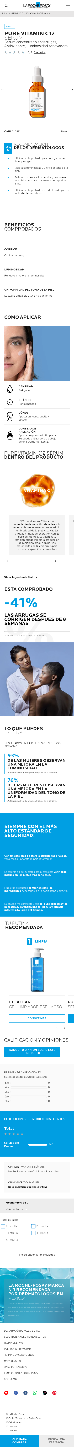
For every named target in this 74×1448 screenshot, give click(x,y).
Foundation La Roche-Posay (21, 1373)
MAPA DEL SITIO (12, 1361)
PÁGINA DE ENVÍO (13, 1343)
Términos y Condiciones (19, 1355)
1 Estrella (11, 1226)
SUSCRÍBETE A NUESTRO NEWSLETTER (25, 1337)
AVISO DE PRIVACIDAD (16, 1367)
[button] (17, 1209)
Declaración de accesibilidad (22, 1331)
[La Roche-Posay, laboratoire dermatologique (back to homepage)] (37, 5)
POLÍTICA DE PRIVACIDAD (17, 1349)
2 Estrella (42, 1226)
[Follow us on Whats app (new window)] (35, 1393)
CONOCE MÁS (37, 1018)
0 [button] (27, 1083)
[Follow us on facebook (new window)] (16, 1393)
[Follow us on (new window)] (25, 1393)
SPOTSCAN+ (10, 1379)
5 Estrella (12, 1240)
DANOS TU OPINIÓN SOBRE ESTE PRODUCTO (32, 1051)
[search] (6, 5)
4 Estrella (42, 1233)
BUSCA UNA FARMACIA (56, 1441)
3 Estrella (12, 1233)
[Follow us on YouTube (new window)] (6, 1393)
